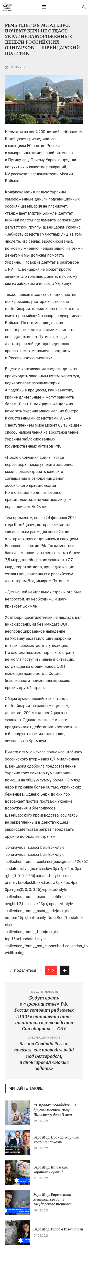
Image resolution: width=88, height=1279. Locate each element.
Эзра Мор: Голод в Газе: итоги (58, 1229)
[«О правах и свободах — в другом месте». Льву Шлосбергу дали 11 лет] (17, 1112)
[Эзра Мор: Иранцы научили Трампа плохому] (17, 1142)
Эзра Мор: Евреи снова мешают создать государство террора (52, 1199)
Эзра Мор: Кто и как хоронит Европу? (50, 1169)
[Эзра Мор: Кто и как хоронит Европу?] (17, 1172)
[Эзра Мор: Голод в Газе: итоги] (17, 1232)
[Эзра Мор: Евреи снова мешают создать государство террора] (17, 1202)
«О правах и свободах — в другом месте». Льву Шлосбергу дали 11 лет (55, 1110)
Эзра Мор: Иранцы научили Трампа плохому (56, 1139)
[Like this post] (52, 970)
